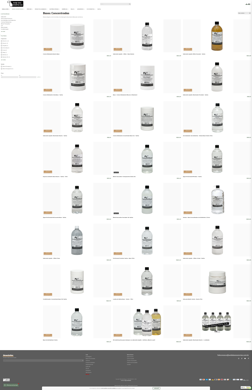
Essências (65, 9)
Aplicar (39, 77)
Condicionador (5, 29)
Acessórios (80, 9)
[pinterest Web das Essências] (248, 358)
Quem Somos (130, 356)
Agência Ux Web (124, 385)
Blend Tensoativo (5, 23)
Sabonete (3, 16)
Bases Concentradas (18, 9)
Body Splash (4, 27)
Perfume (29, 9)
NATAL (99, 9)
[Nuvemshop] (126, 380)
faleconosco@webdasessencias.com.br (233, 355)
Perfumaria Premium (6, 18)
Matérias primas (54, 9)
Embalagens (5, 9)
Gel (2, 25)
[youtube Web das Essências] (245, 358)
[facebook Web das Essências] (241, 358)
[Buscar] (129, 4)
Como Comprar (130, 358)
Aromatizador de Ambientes (8, 20)
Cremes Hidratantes (6, 22)
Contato (129, 364)
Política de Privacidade (132, 362)
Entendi (156, 388)
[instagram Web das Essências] (238, 358)
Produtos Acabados (40, 9)
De (1, 75)
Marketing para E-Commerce (132, 385)
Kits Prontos (90, 9)
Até (19, 75)
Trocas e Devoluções (131, 360)
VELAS (72, 9)
